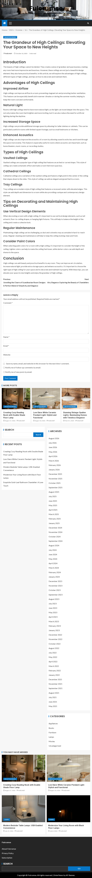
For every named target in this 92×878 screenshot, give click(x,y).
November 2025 (55, 478)
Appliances (53, 723)
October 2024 (54, 536)
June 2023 (53, 608)
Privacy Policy (8, 853)
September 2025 (55, 487)
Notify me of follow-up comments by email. (23, 367)
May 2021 (53, 706)
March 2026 (54, 461)
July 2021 (53, 697)
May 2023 (53, 612)
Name (6, 337)
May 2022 (53, 657)
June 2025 (53, 501)
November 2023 (55, 585)
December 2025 (55, 474)
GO (79, 869)
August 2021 (54, 693)
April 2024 (53, 563)
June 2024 (53, 554)
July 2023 (53, 603)
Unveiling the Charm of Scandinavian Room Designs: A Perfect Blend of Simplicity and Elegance (24, 282)
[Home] (4, 23)
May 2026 (53, 452)
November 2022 (55, 639)
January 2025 (54, 523)
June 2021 (53, 702)
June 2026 (53, 447)
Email (6, 346)
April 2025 (53, 510)
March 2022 (54, 666)
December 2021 (55, 679)
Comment (8, 303)
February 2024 (55, 572)
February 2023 (55, 626)
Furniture (52, 732)
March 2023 (54, 621)
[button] (10, 23)
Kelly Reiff (8, 53)
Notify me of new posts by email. (18, 372)
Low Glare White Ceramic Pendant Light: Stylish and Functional (44, 415)
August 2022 (54, 648)
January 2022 (54, 675)
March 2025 (54, 514)
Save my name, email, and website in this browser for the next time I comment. (37, 363)
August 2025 (54, 492)
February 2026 (55, 465)
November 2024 (55, 532)
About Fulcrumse (9, 849)
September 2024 (55, 541)
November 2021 (55, 684)
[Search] (88, 23)
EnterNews (58, 875)
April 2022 (53, 661)
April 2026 (53, 456)
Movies (52, 741)
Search (9, 430)
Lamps (51, 737)
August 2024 (54, 545)
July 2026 (53, 443)
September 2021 (55, 688)
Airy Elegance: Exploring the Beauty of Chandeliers (68, 281)
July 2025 (53, 496)
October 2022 (54, 644)
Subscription (7, 858)
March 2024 (54, 568)
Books (51, 728)
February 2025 (55, 519)
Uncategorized (10, 37)
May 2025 (53, 505)
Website (6, 355)
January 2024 (54, 577)
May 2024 (53, 559)
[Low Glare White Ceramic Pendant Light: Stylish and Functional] (46, 398)
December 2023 (55, 581)
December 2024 (55, 528)
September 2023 (55, 594)
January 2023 (54, 630)
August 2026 (54, 438)
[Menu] (10, 23)
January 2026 (54, 469)
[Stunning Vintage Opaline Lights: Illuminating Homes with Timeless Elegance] (76, 398)
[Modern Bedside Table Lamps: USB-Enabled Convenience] (23, 808)
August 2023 (54, 599)
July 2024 (53, 550)
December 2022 (55, 635)
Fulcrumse (46, 8)
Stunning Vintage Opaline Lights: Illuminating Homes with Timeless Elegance (75, 415)
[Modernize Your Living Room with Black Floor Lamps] (68, 808)
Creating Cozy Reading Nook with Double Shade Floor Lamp (14, 415)
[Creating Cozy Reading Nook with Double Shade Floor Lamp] (16, 398)
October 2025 (54, 483)
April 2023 (53, 617)
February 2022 (55, 670)
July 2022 (53, 652)
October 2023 (54, 590)
